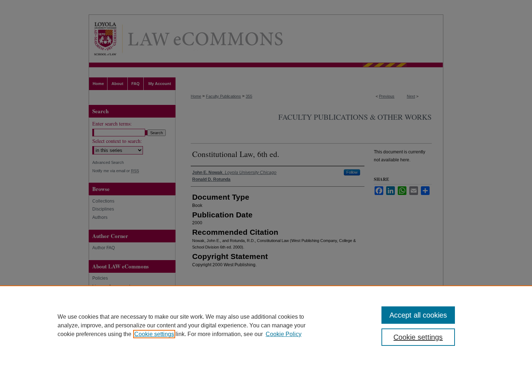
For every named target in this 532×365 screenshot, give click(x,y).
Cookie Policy (283, 334)
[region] (266, 325)
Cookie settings (154, 334)
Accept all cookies (418, 315)
